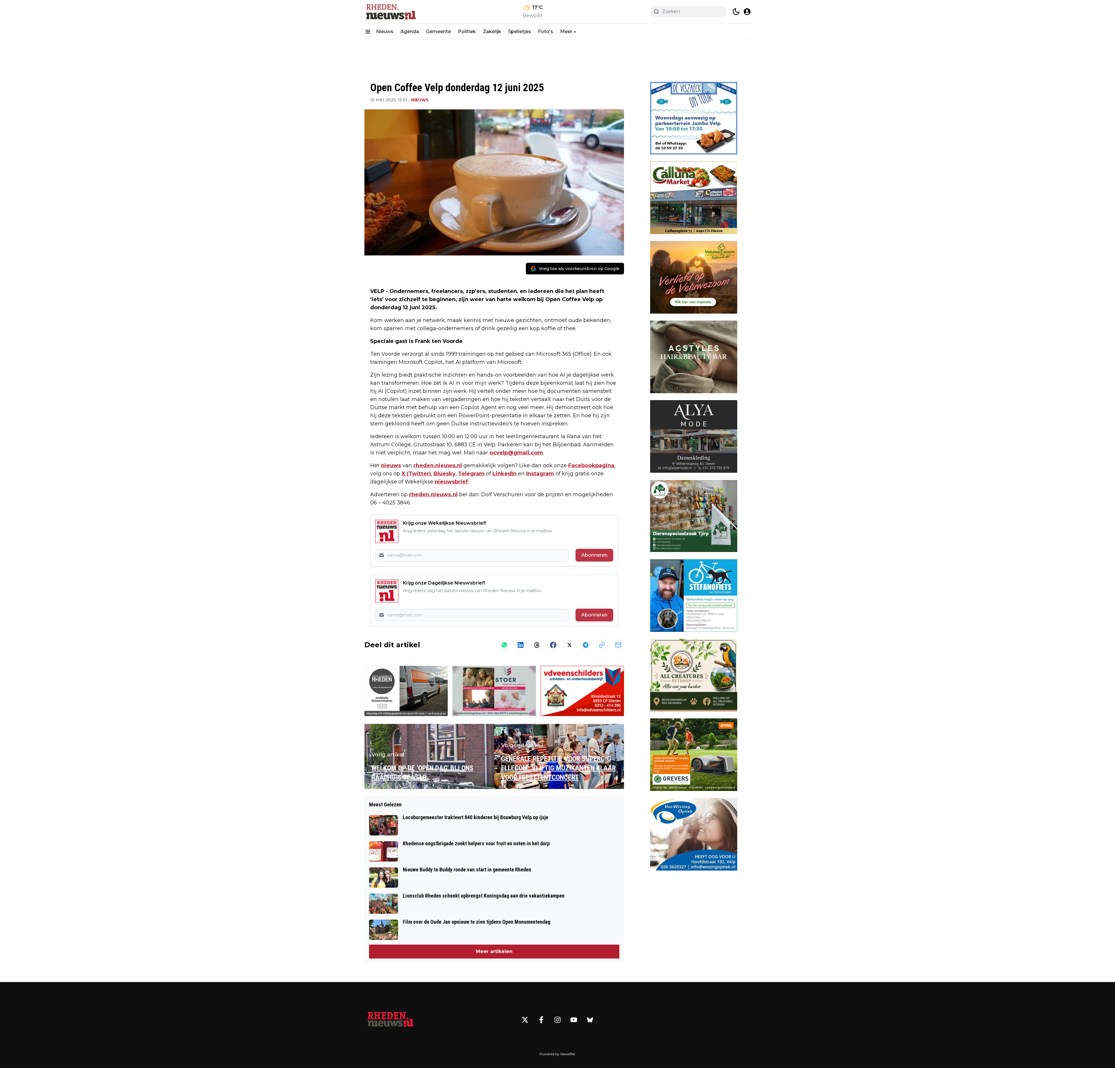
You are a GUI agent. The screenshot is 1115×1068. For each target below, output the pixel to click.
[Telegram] (585, 645)
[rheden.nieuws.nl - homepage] (390, 11)
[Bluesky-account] (590, 1019)
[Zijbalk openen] (367, 31)
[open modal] (747, 11)
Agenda (409, 31)
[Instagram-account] (557, 1019)
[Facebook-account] (541, 1019)
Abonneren (594, 555)
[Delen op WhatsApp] (504, 645)
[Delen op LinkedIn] (520, 645)
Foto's (545, 31)
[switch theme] (736, 12)
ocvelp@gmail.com (516, 453)
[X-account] (524, 1019)
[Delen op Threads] (537, 645)
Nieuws (384, 31)
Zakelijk (492, 31)
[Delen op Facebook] (553, 645)
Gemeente (438, 31)
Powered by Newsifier (557, 1054)
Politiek (467, 31)
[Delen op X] (569, 645)
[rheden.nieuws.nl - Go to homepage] (390, 1020)
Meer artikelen (494, 951)
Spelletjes (519, 31)
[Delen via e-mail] (618, 645)
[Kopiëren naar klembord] (602, 645)
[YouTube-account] (573, 1019)
